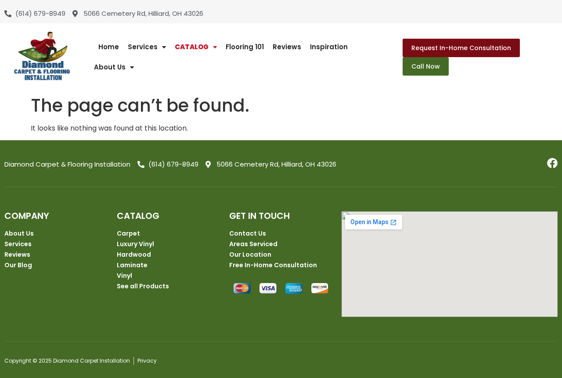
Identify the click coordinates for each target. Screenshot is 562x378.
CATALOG (192, 46)
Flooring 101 (245, 46)
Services (143, 46)
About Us (110, 67)
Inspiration (329, 46)
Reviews (287, 46)
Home (108, 46)
